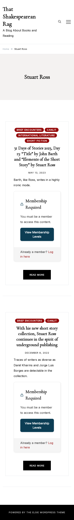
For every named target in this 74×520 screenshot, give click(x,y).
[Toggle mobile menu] (68, 22)
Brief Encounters (29, 129)
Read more (37, 274)
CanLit (51, 129)
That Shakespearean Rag (19, 16)
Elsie (35, 512)
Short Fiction (37, 140)
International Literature (36, 135)
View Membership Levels (37, 234)
